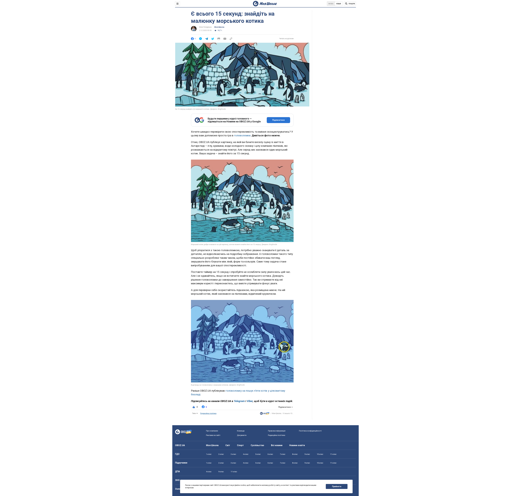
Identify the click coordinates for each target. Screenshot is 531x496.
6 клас (270, 454)
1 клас (208, 454)
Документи (241, 435)
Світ (227, 445)
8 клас (295, 454)
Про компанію (212, 431)
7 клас (282, 454)
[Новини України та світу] (264, 414)
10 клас (320, 454)
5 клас (258, 454)
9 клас (307, 454)
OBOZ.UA (180, 445)
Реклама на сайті (213, 435)
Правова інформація (276, 431)
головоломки (242, 135)
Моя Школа (219, 27)
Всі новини (276, 445)
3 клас (233, 454)
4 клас (245, 454)
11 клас (333, 454)
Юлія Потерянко (205, 27)
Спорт (240, 445)
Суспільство (257, 445)
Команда (240, 431)
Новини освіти (297, 445)
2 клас (221, 454)
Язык (338, 4)
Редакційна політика (208, 413)
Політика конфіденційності (310, 431)
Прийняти (336, 486)
